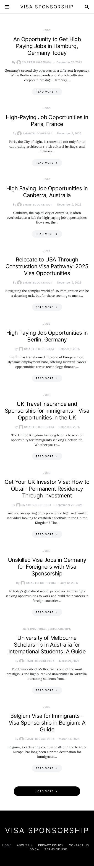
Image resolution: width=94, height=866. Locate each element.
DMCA (34, 849)
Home (6, 845)
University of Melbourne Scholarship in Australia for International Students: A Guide (47, 645)
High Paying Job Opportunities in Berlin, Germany (47, 336)
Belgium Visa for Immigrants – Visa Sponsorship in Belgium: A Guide (47, 723)
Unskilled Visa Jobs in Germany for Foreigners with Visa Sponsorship (47, 567)
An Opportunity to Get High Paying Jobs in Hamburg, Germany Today (47, 46)
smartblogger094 (37, 62)
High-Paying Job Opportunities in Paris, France (47, 120)
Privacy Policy (50, 845)
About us (25, 845)
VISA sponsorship (47, 7)
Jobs (47, 30)
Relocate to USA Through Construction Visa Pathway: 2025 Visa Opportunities (46, 266)
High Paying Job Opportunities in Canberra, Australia (47, 191)
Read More (44, 91)
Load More (44, 791)
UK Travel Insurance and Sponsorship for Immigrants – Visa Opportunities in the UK (47, 411)
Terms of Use (55, 849)
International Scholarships (47, 628)
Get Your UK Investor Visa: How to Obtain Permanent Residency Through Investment (47, 489)
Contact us (79, 845)
